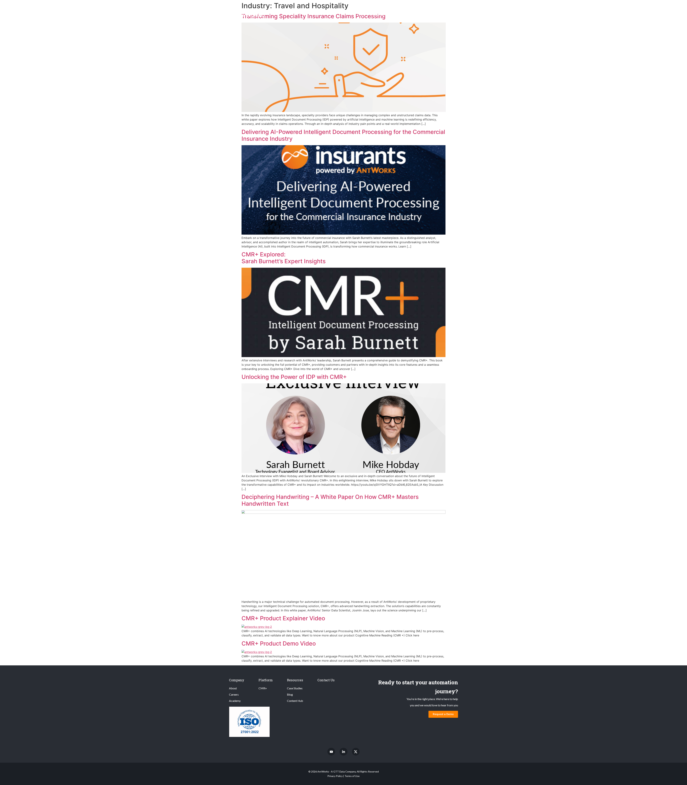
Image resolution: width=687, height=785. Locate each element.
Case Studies (295, 688)
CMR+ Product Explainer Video (283, 618)
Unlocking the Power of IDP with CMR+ (294, 376)
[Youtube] (331, 751)
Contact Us (326, 680)
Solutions (378, 14)
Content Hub (295, 700)
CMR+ (361, 14)
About (233, 688)
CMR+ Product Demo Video (279, 643)
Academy (235, 700)
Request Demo (447, 14)
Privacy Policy (335, 775)
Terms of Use (352, 775)
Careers (234, 694)
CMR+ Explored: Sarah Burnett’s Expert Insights (284, 258)
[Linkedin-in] (343, 751)
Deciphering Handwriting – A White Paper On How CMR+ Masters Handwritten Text (330, 500)
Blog (290, 694)
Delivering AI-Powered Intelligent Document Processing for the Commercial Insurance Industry (343, 135)
